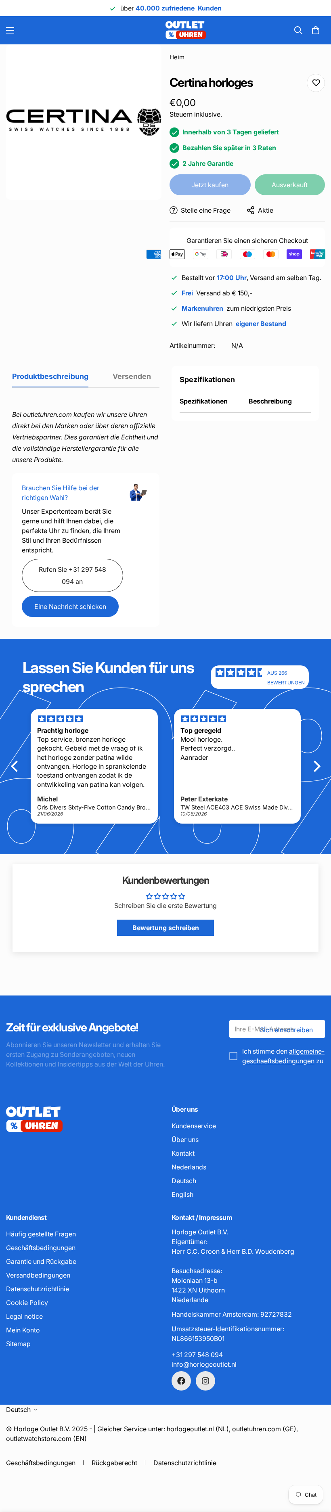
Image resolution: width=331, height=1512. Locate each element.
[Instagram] (205, 1381)
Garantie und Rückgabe (41, 1261)
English (182, 1194)
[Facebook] (181, 1381)
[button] (315, 30)
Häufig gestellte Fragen (41, 1234)
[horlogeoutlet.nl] (130, 30)
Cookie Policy (27, 1303)
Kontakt (183, 1153)
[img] (241, 677)
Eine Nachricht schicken (70, 606)
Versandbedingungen (38, 1275)
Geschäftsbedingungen (40, 1248)
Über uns (185, 1140)
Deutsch (184, 1181)
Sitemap (18, 1344)
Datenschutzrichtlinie (37, 1289)
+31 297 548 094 (197, 1355)
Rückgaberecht (114, 1463)
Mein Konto (23, 1330)
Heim (177, 57)
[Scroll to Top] (315, 1468)
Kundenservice (194, 1126)
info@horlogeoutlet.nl (204, 1364)
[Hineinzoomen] (144, 61)
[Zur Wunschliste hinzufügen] (316, 83)
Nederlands (189, 1167)
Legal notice (24, 1316)
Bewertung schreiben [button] (165, 928)
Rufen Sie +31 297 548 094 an (72, 575)
